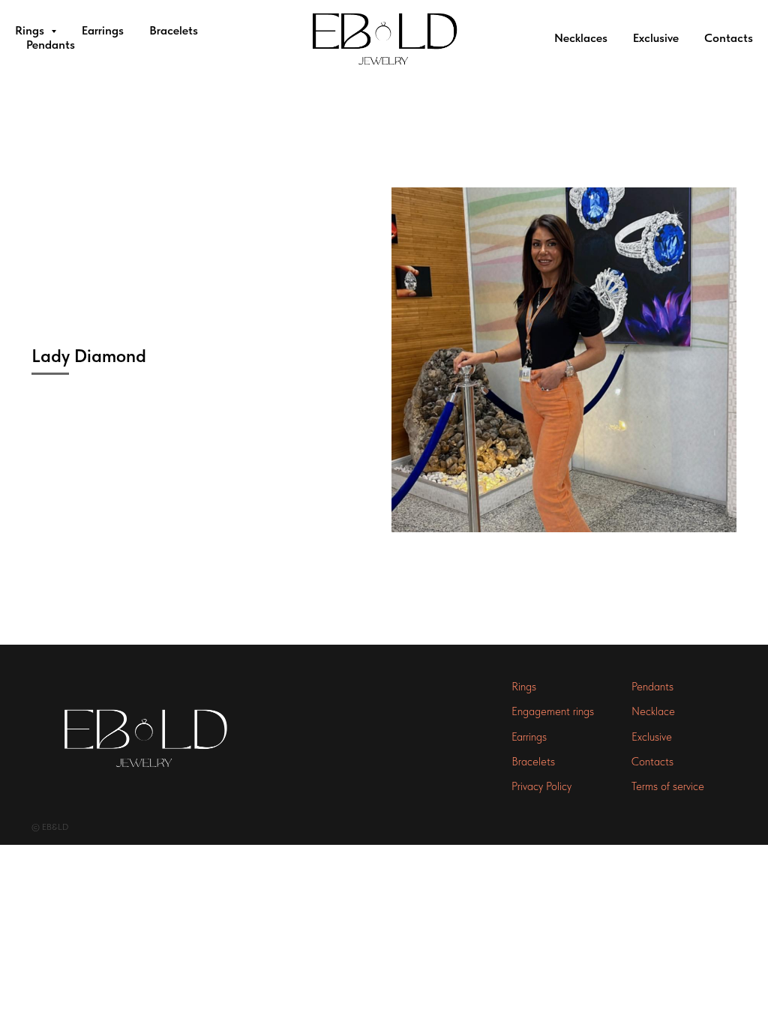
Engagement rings (553, 711)
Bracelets (173, 30)
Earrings (103, 30)
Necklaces (581, 38)
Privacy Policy (542, 786)
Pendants (50, 44)
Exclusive (656, 38)
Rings (524, 686)
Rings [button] (31, 30)
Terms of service (668, 786)
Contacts (728, 38)
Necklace (653, 711)
